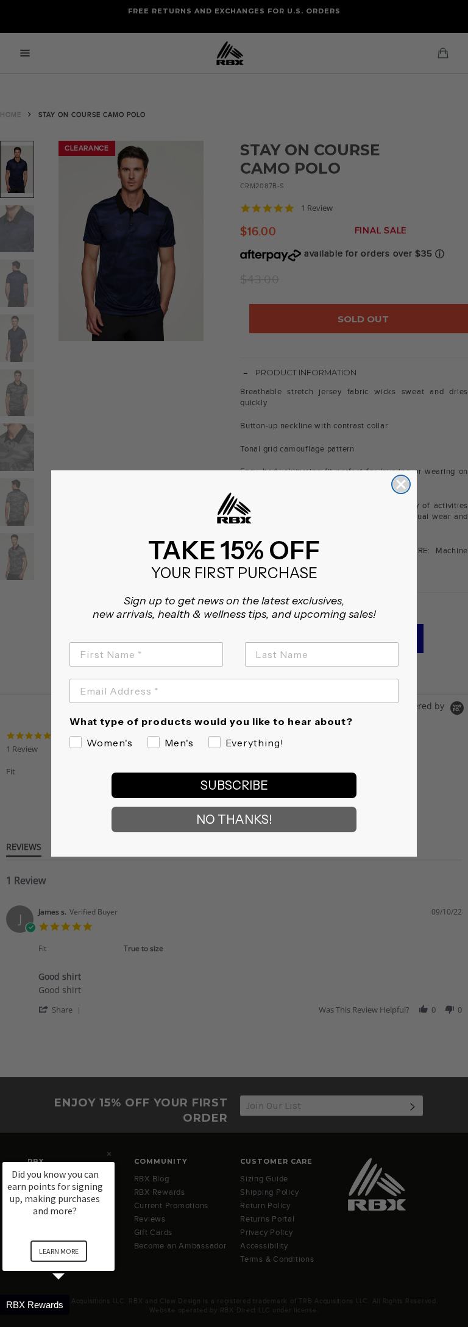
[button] (73, 1305)
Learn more (59, 1251)
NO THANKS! (234, 819)
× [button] (109, 1153)
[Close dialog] (401, 484)
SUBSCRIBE (234, 785)
